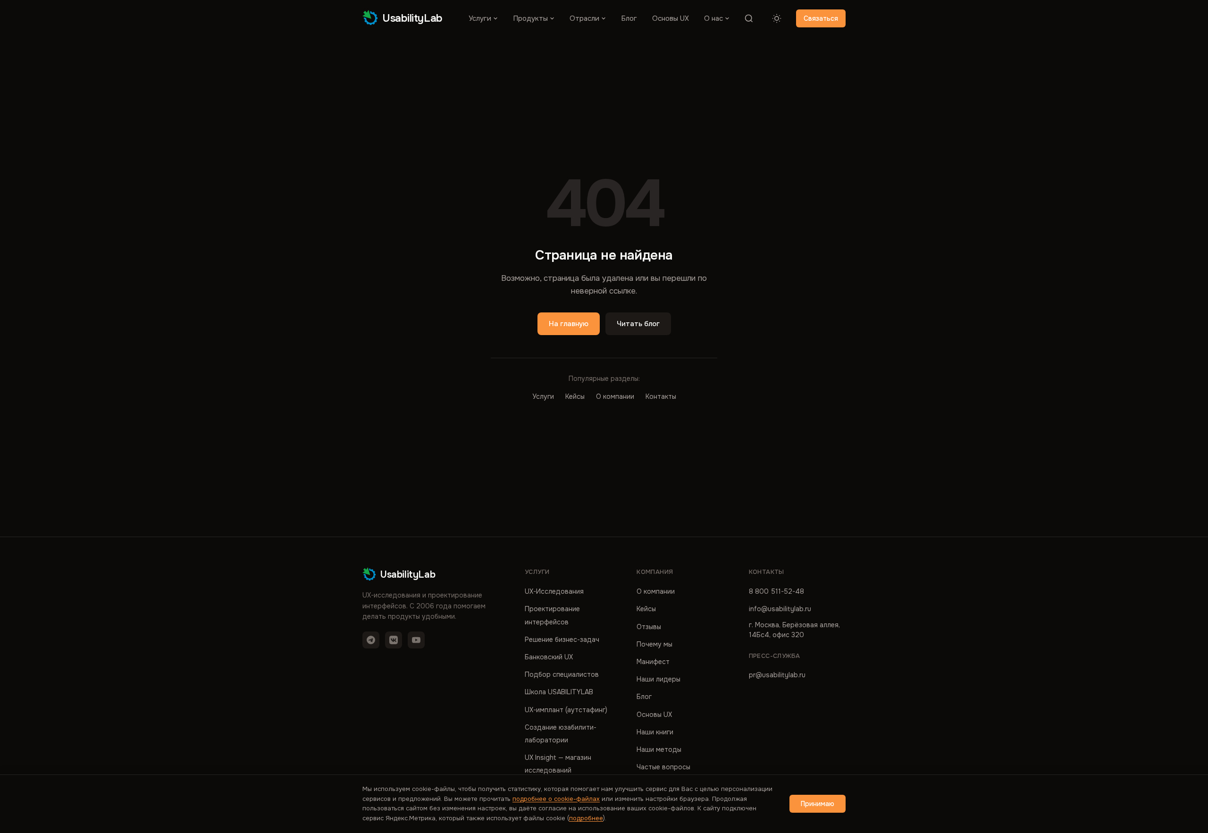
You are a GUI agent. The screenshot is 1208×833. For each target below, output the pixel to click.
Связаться (821, 18)
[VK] (393, 639)
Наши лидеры (658, 679)
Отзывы (649, 627)
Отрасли (584, 18)
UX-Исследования (554, 591)
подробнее (586, 818)
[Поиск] (748, 18)
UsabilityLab (412, 18)
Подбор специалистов (562, 674)
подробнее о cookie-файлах (556, 799)
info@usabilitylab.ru (780, 609)
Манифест (653, 661)
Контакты (661, 396)
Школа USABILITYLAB (559, 692)
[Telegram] (370, 639)
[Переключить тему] (776, 18)
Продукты (530, 18)
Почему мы (654, 644)
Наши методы (659, 749)
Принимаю (817, 803)
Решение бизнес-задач (562, 639)
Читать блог (638, 323)
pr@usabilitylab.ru (777, 675)
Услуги (480, 18)
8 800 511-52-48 (776, 591)
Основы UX (670, 18)
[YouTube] (416, 639)
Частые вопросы (663, 767)
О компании (615, 396)
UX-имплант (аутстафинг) (566, 710)
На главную (568, 323)
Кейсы (575, 396)
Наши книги (655, 732)
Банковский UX (549, 657)
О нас (713, 18)
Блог (629, 18)
